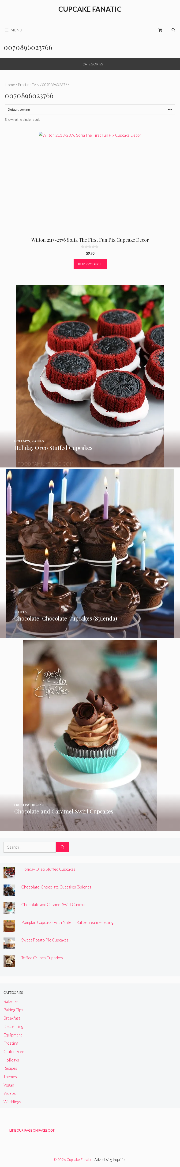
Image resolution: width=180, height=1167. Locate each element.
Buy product (90, 264)
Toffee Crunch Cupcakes (42, 957)
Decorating (13, 1026)
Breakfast (12, 1018)
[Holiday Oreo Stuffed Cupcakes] (90, 464)
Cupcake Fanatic (90, 9)
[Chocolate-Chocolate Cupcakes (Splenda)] (90, 634)
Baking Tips (13, 1009)
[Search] (62, 847)
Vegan (9, 1085)
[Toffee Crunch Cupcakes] (9, 963)
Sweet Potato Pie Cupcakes (44, 939)
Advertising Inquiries (110, 1159)
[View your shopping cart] (160, 30)
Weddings (12, 1101)
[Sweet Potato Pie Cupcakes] (9, 946)
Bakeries (11, 1001)
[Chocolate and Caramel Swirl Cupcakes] (90, 827)
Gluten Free (14, 1051)
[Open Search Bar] (173, 30)
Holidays (11, 1060)
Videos (10, 1093)
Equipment (13, 1034)
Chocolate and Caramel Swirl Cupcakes (54, 904)
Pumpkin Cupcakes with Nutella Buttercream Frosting (67, 922)
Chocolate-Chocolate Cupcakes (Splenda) (57, 887)
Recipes (10, 1068)
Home (10, 85)
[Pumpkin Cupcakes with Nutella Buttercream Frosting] (9, 928)
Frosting (11, 1043)
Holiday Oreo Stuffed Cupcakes (48, 869)
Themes (10, 1076)
